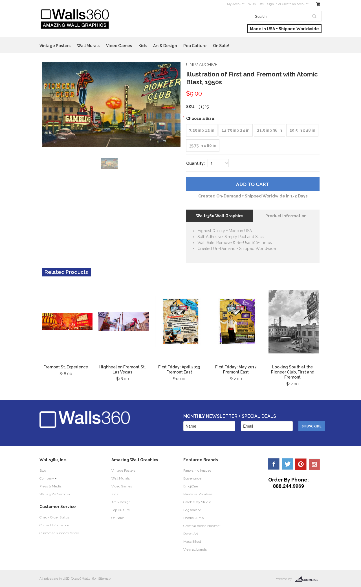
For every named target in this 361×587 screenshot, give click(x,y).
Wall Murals (88, 45)
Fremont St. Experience (65, 367)
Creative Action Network (202, 526)
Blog (42, 470)
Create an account (295, 4)
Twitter (287, 464)
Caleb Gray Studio (197, 502)
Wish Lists (255, 4)
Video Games (119, 45)
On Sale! (221, 45)
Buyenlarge (192, 478)
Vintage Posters (55, 45)
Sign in (272, 4)
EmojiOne (190, 486)
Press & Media (50, 486)
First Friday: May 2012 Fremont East (236, 369)
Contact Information (54, 525)
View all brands (195, 549)
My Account (236, 4)
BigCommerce (308, 579)
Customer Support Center (59, 533)
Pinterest (301, 464)
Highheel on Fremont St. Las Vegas (122, 369)
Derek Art (190, 534)
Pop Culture (194, 45)
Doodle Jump (193, 518)
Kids (142, 45)
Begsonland (192, 510)
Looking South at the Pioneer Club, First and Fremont (292, 372)
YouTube (314, 464)
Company (46, 478)
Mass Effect (192, 542)
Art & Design (165, 45)
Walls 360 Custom (53, 494)
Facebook (273, 464)
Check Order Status (54, 517)
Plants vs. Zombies (197, 494)
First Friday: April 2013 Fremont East (179, 369)
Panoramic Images (197, 470)
